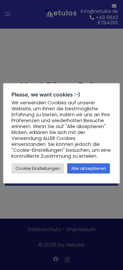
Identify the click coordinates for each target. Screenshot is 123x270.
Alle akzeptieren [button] (88, 168)
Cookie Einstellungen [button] (37, 168)
